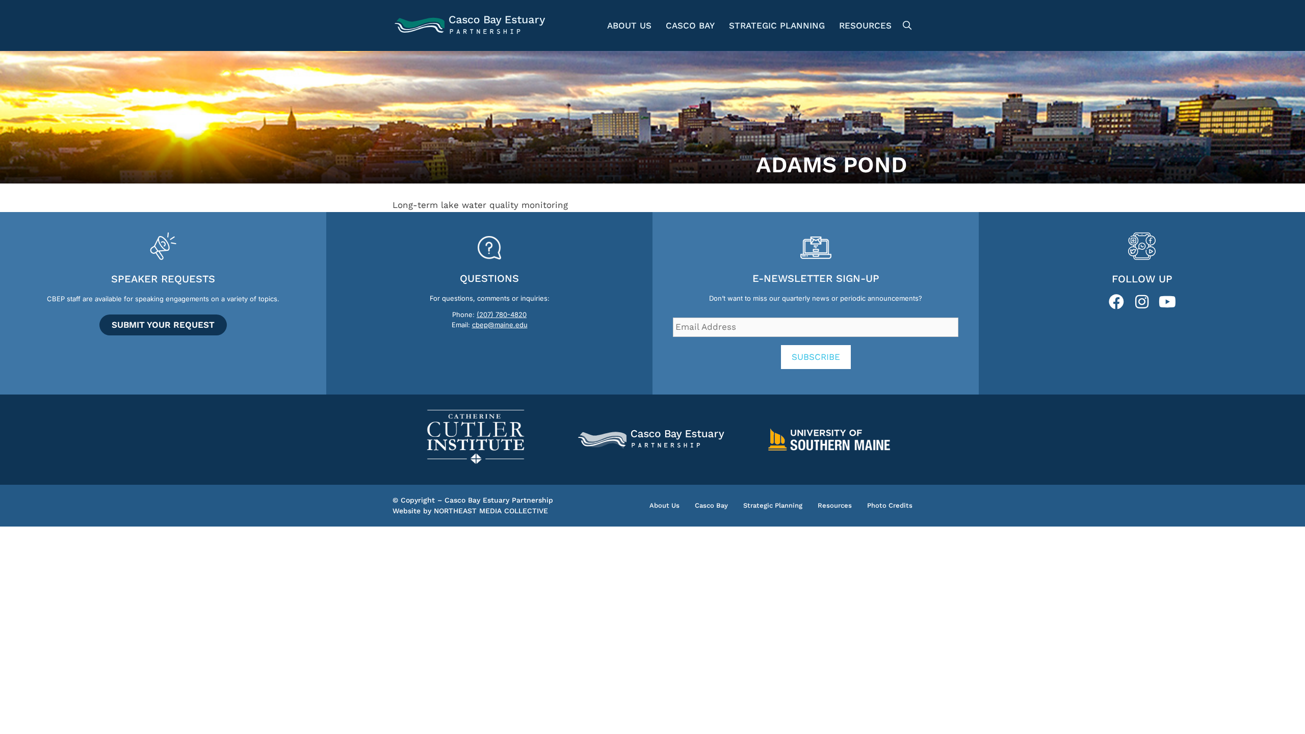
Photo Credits (889, 505)
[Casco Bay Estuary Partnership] (471, 25)
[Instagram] (1142, 301)
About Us (629, 25)
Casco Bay (690, 25)
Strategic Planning (777, 25)
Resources (865, 25)
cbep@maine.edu (500, 325)
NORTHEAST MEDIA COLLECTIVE (491, 511)
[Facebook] (1116, 301)
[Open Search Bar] (905, 25)
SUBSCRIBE (816, 357)
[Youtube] (1167, 301)
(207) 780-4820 (502, 314)
